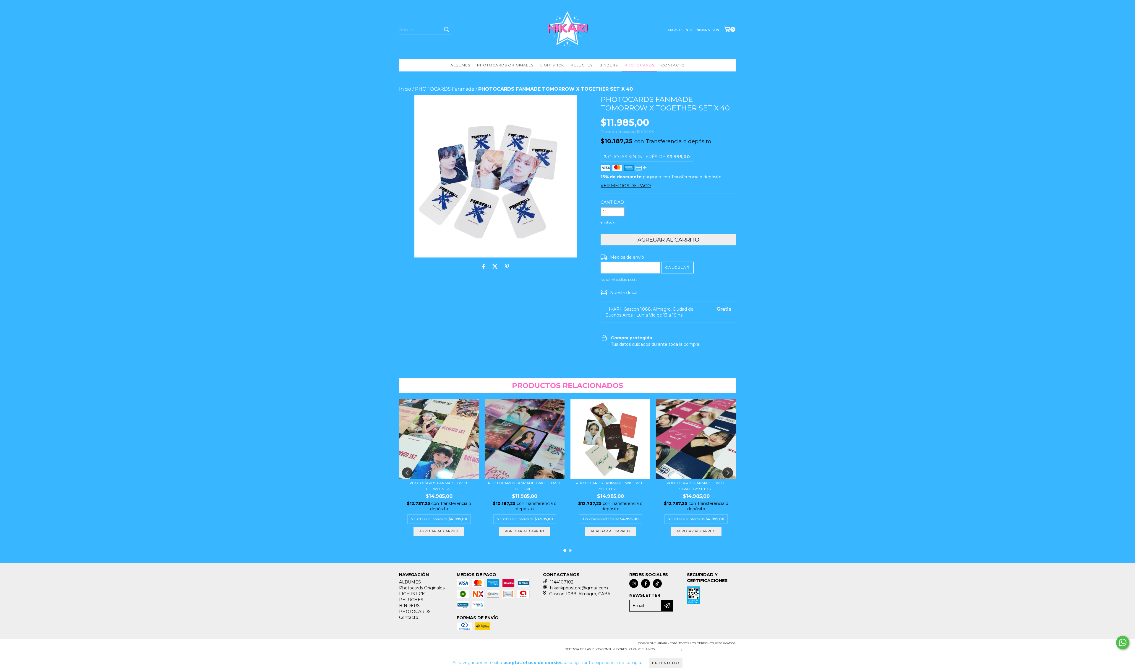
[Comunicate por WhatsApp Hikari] (1122, 642)
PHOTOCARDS (639, 65)
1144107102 (561, 582)
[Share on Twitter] (495, 266)
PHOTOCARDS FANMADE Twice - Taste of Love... (525, 486)
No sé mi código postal (619, 279)
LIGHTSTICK (552, 65)
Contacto (673, 65)
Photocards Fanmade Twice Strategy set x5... (696, 486)
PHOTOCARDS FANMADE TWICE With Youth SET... (610, 486)
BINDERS (608, 65)
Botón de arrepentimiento (710, 649)
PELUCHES (582, 65)
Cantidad (612, 202)
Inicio (405, 89)
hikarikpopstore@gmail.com (579, 588)
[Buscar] (446, 29)
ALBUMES (460, 65)
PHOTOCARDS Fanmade (444, 89)
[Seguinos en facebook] (645, 583)
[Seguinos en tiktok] (657, 583)
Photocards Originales (505, 65)
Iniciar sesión (707, 30)
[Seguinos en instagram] (633, 583)
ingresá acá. (667, 649)
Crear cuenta (680, 30)
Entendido (666, 663)
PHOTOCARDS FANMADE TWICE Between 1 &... (438, 486)
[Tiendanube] (425, 645)
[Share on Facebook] (483, 266)
